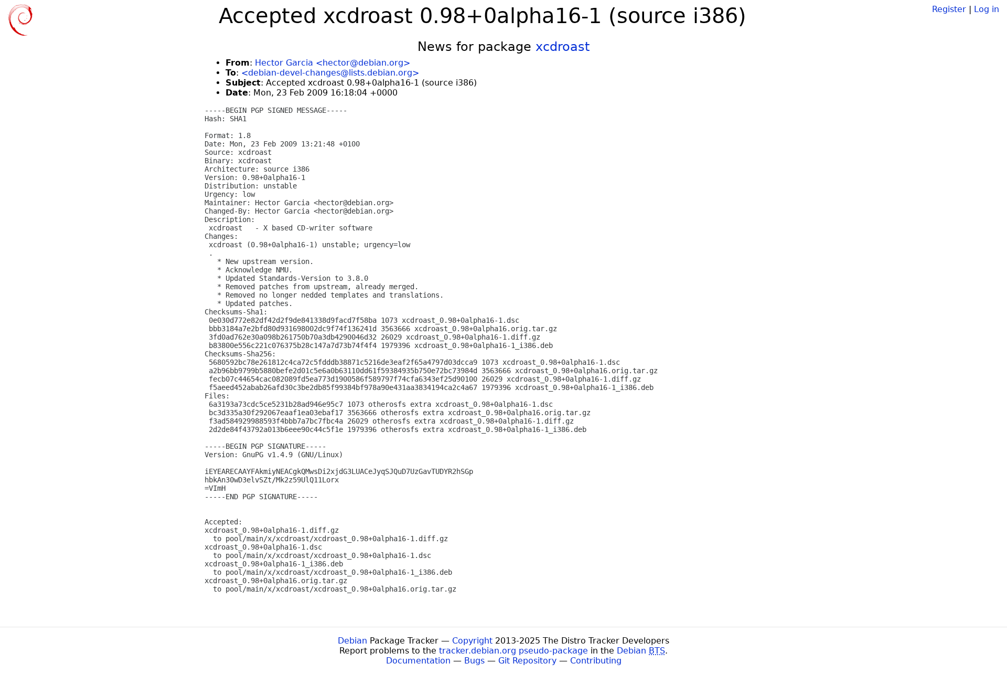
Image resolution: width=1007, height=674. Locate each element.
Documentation (418, 661)
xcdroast (562, 46)
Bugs (474, 661)
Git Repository (527, 661)
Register (949, 9)
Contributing (596, 661)
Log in (986, 9)
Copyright (472, 641)
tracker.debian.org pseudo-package (513, 651)
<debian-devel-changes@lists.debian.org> (330, 73)
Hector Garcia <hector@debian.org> (332, 63)
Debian (352, 641)
